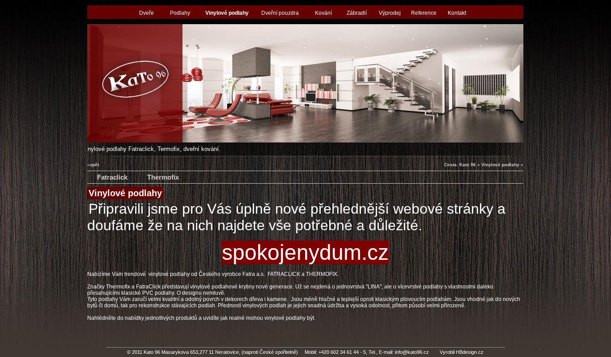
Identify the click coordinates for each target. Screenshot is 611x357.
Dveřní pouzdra (280, 13)
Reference (424, 13)
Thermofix (163, 177)
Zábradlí (357, 13)
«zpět (93, 164)
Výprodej (390, 13)
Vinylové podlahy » (502, 164)
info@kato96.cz (412, 352)
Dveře (146, 13)
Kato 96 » (469, 164)
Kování (323, 13)
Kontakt (457, 13)
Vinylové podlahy (227, 13)
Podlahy (180, 13)
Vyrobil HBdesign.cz (462, 352)
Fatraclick (112, 177)
